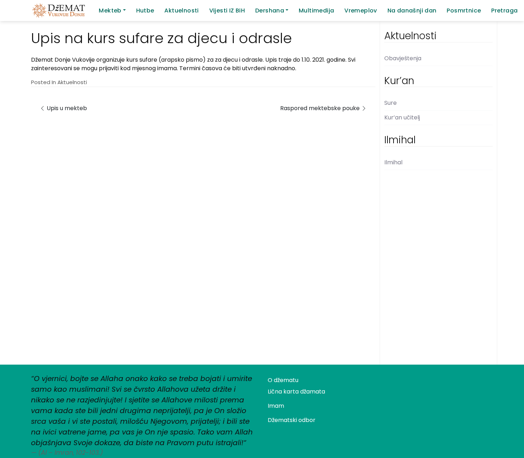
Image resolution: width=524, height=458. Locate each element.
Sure (390, 103)
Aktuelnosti (181, 10)
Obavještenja (402, 58)
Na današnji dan (412, 10)
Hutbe (145, 10)
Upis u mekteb (66, 108)
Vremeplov (360, 10)
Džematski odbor (291, 420)
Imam (276, 406)
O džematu (283, 380)
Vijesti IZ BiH (227, 10)
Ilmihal (393, 162)
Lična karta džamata (296, 391)
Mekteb (110, 10)
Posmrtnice (464, 10)
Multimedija (316, 10)
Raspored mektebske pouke (320, 108)
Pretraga (504, 10)
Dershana (269, 10)
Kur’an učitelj (402, 117)
